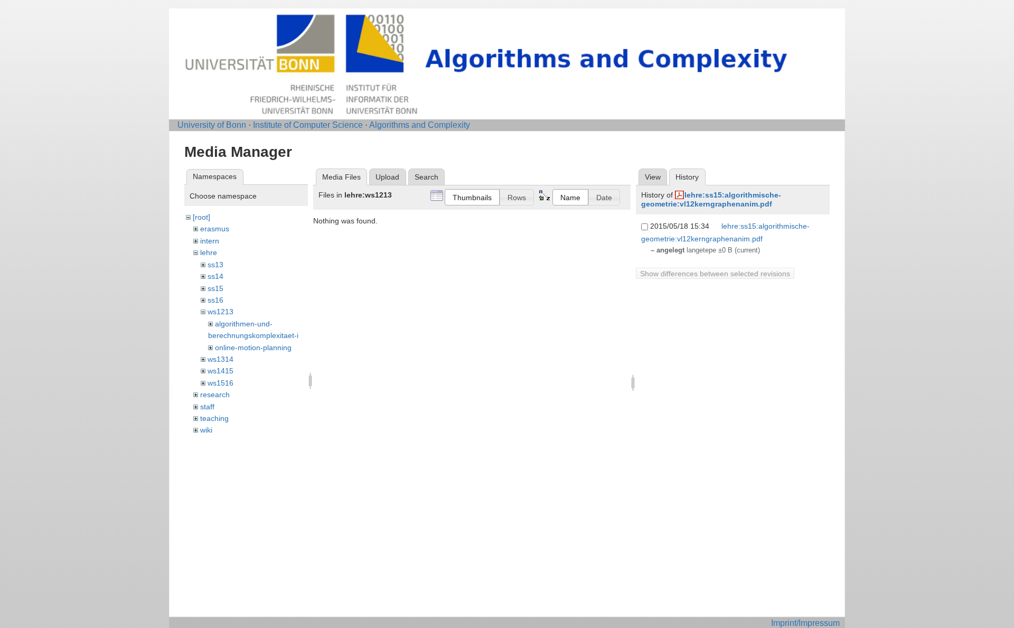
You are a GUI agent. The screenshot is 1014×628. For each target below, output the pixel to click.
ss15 (215, 288)
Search (426, 177)
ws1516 (220, 383)
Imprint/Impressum (805, 622)
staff (207, 406)
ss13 (215, 264)
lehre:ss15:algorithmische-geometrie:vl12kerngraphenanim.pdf (711, 199)
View (653, 177)
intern (209, 241)
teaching (214, 418)
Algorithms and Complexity (419, 124)
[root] (201, 217)
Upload (387, 177)
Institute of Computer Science (308, 124)
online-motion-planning (253, 347)
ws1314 (220, 359)
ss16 (215, 300)
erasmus (214, 228)
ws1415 (220, 371)
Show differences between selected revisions (715, 273)
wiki (206, 430)
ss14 (215, 276)
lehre (208, 252)
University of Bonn (211, 124)
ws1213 (220, 311)
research (215, 394)
